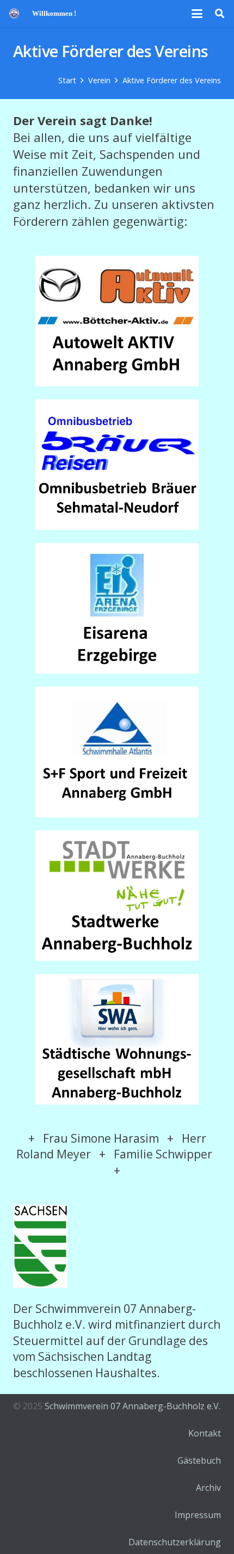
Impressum (198, 1515)
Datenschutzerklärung (174, 1542)
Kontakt (204, 1433)
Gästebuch (199, 1460)
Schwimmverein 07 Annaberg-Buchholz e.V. (132, 1406)
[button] (197, 13)
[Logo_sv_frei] (14, 13)
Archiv (208, 1488)
